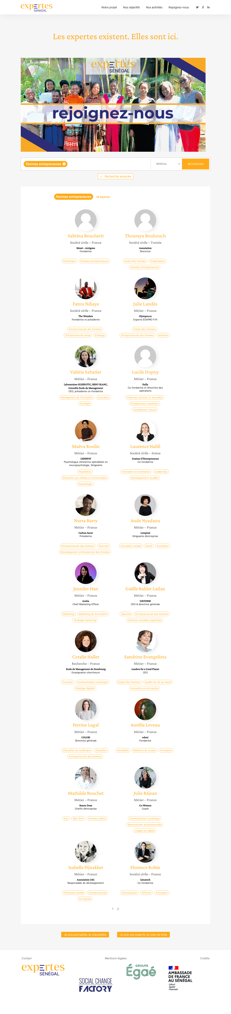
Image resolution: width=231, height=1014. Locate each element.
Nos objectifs (131, 7)
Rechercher (195, 164)
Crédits (205, 958)
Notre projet (109, 7)
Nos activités (154, 7)
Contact (27, 958)
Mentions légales (116, 958)
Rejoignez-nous (179, 7)
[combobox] (86, 164)
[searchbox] (104, 164)
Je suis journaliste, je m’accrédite (85, 934)
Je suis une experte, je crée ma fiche (143, 934)
